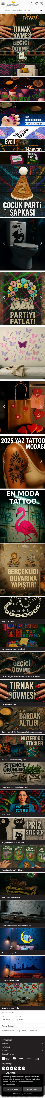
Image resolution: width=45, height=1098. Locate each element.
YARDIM (5, 1043)
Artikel (4, 1017)
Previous (4, 243)
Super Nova (19, 1020)
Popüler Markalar (8, 1013)
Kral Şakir (19, 1017)
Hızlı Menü (6, 1050)
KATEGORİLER (7, 1040)
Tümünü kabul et (32, 1089)
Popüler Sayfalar (8, 1026)
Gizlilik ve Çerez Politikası (23, 1094)
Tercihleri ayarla (12, 1089)
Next (40, 243)
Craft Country (6, 1020)
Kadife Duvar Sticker (8, 1030)
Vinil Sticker (34, 1030)
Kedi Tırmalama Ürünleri (21, 1031)
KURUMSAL (6, 1047)
